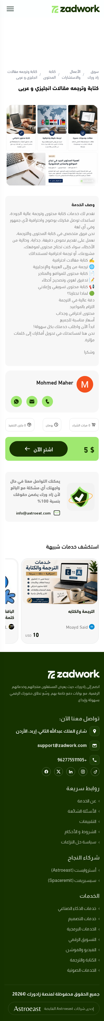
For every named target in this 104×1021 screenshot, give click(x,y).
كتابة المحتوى (49, 74)
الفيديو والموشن (81, 949)
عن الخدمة (86, 801)
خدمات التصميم (82, 918)
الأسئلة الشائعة (82, 811)
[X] (58, 771)
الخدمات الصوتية (81, 970)
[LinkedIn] (70, 771)
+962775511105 (72, 760)
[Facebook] (46, 771)
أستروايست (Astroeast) (73, 870)
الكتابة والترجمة (83, 960)
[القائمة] (10, 8)
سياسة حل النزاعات (78, 842)
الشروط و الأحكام (80, 831)
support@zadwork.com (62, 745)
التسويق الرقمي (82, 939)
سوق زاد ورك (93, 74)
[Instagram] (82, 771)
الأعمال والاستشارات (71, 74)
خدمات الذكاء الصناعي (77, 908)
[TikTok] (95, 771)
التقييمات (87, 821)
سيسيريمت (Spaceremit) (72, 880)
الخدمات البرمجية (81, 929)
